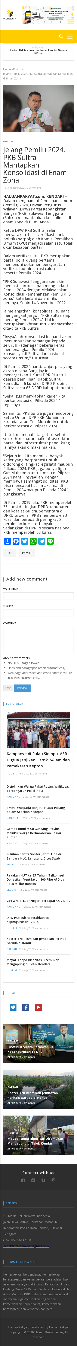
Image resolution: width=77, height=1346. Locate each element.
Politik (17, 69)
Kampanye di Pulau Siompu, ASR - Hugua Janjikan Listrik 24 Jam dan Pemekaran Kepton (38, 759)
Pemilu (26, 553)
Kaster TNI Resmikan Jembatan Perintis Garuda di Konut (38, 52)
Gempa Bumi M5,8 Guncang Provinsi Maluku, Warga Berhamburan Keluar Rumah (34, 833)
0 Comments (34, 187)
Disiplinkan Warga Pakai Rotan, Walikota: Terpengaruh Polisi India (38, 788)
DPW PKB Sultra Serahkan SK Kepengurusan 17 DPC (28, 920)
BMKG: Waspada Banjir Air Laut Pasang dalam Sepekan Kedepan (36, 810)
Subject (8, 606)
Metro (11, 864)
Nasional (13, 797)
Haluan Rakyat (59, 1327)
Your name (10, 589)
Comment (9, 623)
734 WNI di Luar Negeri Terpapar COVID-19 (38, 901)
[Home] (9, 14)
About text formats (16, 658)
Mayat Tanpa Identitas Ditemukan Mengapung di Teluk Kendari (33, 962)
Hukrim (12, 970)
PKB (9, 553)
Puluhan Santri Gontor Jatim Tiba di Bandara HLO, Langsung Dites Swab (34, 856)
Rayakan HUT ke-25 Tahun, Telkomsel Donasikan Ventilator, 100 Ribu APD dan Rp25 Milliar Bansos (36, 879)
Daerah (12, 949)
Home (7, 69)
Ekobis (11, 890)
